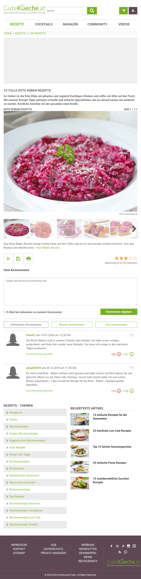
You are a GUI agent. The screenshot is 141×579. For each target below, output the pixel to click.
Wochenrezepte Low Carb (24, 517)
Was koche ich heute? (22, 482)
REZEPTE (17, 24)
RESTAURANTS (87, 561)
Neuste (71, 324)
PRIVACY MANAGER (53, 553)
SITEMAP (19, 553)
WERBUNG (87, 545)
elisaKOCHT (33, 368)
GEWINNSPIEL (88, 553)
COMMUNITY (97, 24)
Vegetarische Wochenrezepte (27, 440)
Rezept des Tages (20, 454)
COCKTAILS (44, 24)
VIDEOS (124, 24)
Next (132, 164)
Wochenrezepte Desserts (24, 503)
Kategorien (15, 412)
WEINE (88, 557)
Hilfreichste (25, 324)
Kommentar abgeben (119, 311)
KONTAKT (19, 549)
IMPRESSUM (19, 545)
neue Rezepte (17, 447)
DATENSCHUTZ (53, 549)
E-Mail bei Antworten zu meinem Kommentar (34, 312)
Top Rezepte (16, 496)
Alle (116, 324)
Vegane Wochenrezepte (23, 433)
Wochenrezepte (18, 426)
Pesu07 (31, 335)
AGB (53, 545)
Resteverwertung (19, 489)
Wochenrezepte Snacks (23, 524)
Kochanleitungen (19, 461)
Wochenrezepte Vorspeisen (26, 510)
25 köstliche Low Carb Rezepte (112, 430)
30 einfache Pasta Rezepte (109, 462)
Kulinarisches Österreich (24, 475)
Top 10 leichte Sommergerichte (112, 446)
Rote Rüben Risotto (48, 247)
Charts (13, 419)
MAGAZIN (70, 24)
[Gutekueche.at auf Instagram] (128, 546)
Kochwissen (16, 468)
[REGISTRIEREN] (133, 10)
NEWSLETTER (88, 549)
